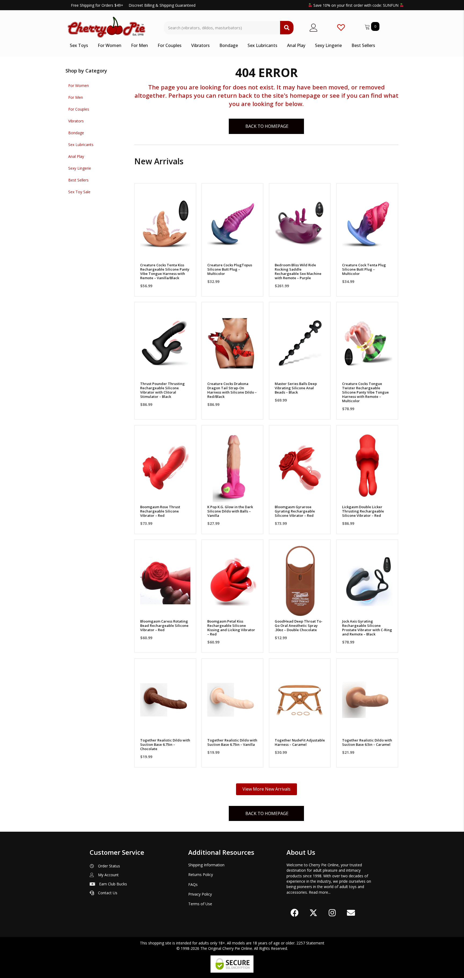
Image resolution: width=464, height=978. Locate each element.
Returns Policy (200, 874)
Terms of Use (200, 903)
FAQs (193, 884)
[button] (165, 253)
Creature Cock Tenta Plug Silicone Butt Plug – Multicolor (364, 269)
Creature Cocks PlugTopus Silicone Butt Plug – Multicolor (229, 269)
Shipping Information (206, 864)
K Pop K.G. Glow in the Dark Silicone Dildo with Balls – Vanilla (230, 511)
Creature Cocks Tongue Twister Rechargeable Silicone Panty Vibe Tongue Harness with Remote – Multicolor (365, 392)
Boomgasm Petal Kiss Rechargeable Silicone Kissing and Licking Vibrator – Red (231, 628)
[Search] (286, 27)
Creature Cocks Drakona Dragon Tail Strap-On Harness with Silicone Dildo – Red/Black (232, 390)
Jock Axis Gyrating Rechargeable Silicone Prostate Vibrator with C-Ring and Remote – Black (367, 628)
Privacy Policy (200, 894)
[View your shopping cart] (368, 26)
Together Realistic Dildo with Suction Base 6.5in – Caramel (367, 742)
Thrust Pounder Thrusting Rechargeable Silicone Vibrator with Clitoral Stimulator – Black (162, 390)
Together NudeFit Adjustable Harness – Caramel (300, 742)
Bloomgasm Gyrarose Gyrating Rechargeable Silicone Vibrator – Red (295, 511)
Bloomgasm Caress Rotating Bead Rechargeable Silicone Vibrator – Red (164, 625)
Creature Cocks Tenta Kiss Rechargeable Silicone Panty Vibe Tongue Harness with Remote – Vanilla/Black (164, 271)
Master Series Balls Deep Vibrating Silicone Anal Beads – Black (296, 388)
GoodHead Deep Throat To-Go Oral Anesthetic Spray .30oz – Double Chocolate (298, 625)
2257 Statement (310, 943)
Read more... (320, 892)
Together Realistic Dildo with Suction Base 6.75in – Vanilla (232, 742)
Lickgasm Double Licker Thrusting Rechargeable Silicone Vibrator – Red (363, 511)
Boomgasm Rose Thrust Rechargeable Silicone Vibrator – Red (160, 511)
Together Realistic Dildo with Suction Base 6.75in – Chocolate (165, 744)
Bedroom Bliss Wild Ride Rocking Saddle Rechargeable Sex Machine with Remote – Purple (298, 271)
